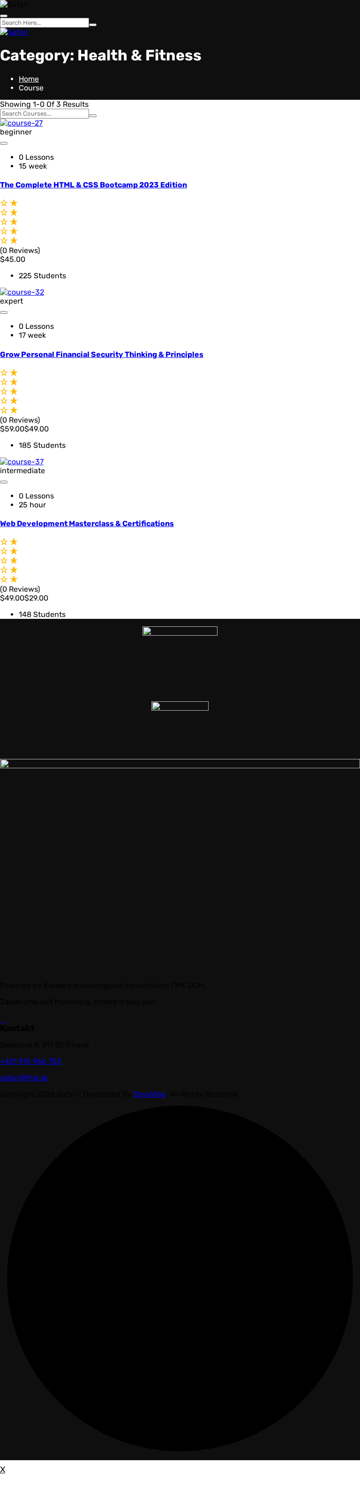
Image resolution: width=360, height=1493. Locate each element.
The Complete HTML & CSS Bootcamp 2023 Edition (93, 184)
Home (29, 78)
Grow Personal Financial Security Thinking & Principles (101, 354)
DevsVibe (150, 1094)
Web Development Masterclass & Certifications (87, 523)
